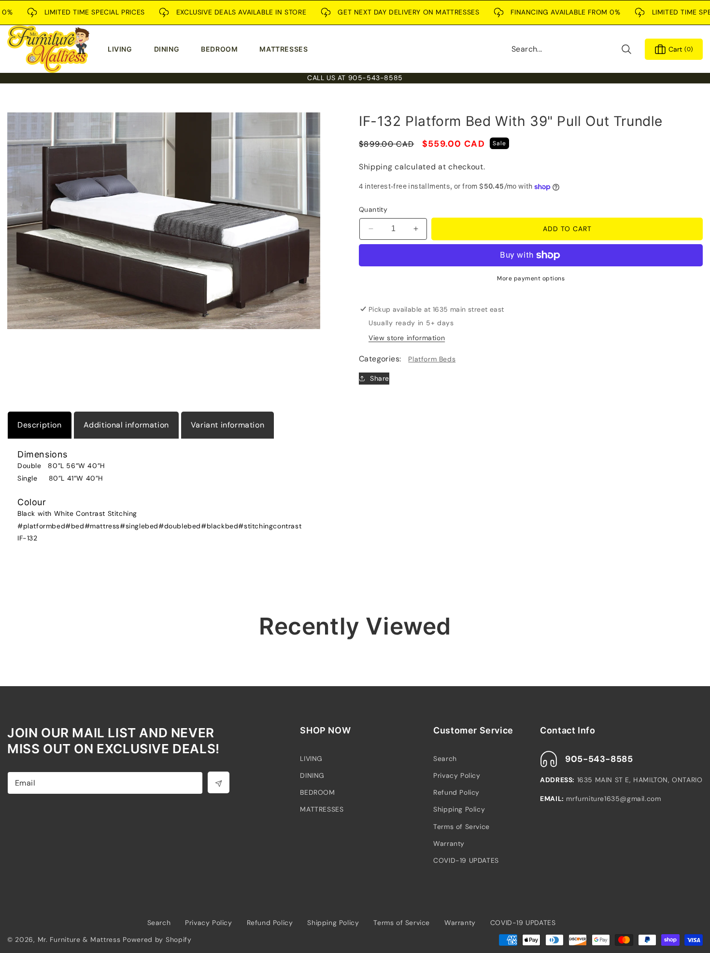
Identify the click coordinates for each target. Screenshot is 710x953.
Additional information (126, 425)
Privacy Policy (456, 775)
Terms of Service (461, 826)
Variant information (227, 425)
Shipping (376, 167)
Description (39, 425)
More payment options (531, 278)
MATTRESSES (321, 809)
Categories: (380, 359)
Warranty (449, 843)
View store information (407, 337)
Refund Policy (456, 792)
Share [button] (379, 378)
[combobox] (571, 49)
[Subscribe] (218, 782)
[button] (122, 49)
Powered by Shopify (157, 939)
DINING (312, 775)
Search (445, 758)
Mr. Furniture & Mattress (79, 939)
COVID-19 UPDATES (466, 860)
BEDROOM (317, 792)
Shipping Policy (459, 809)
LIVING (311, 758)
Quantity (373, 209)
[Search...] (626, 49)
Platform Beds (431, 359)
